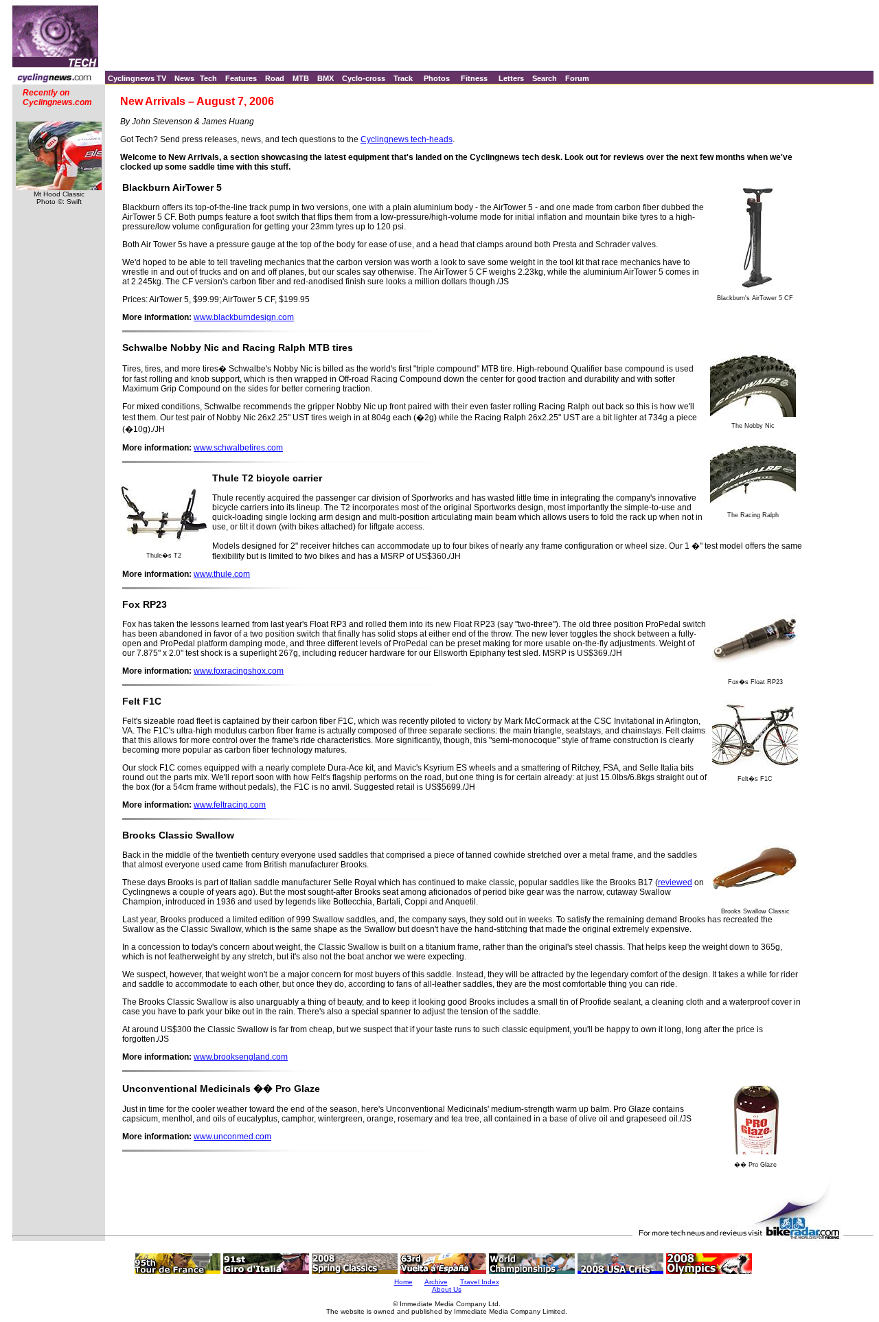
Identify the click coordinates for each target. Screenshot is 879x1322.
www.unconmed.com (232, 1136)
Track (403, 78)
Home (403, 1282)
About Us (446, 1289)
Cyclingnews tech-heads (407, 139)
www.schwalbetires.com (238, 448)
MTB (301, 78)
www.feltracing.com (230, 805)
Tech (208, 78)
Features (241, 78)
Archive (436, 1282)
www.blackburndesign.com (244, 317)
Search (544, 78)
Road (274, 78)
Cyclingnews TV (137, 78)
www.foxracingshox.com (239, 671)
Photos (437, 78)
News (184, 78)
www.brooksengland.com (241, 1057)
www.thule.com (222, 574)
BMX (325, 78)
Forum (577, 78)
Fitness (474, 78)
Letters (511, 78)
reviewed (675, 882)
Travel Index (479, 1282)
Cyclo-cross (363, 78)
